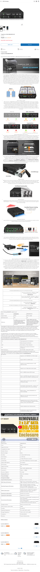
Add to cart (10, 44)
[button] (1, 28)
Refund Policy (21, 570)
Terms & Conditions (14, 570)
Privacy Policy (26, 570)
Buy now (30, 44)
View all (19, 548)
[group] (12, 14)
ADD (36, 546)
